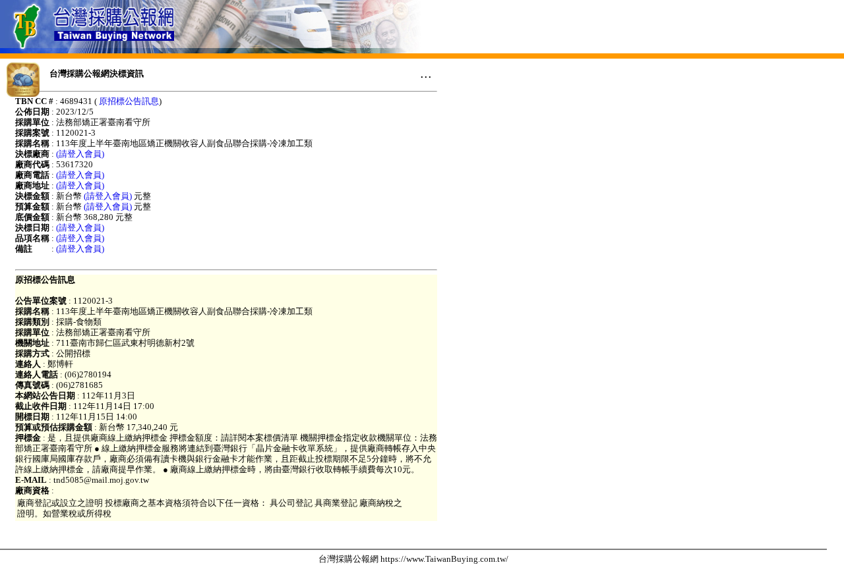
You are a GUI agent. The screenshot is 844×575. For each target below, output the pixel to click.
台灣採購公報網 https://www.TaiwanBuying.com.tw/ (413, 559)
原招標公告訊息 (129, 101)
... (426, 73)
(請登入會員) (80, 154)
